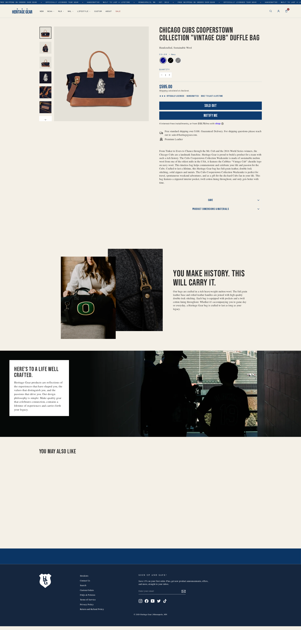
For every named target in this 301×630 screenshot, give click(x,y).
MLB (60, 11)
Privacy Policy (87, 604)
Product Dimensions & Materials (210, 209)
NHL (69, 11)
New (42, 11)
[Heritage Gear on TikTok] (165, 601)
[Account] (278, 11)
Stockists (84, 575)
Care (210, 200)
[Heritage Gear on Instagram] (140, 601)
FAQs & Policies (87, 594)
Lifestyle (83, 11)
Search (83, 585)
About (109, 11)
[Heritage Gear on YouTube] (153, 601)
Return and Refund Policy (92, 609)
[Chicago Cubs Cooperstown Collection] (61, 529)
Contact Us (85, 580)
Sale (118, 11)
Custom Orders (87, 590)
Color (167, 54)
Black (170, 60)
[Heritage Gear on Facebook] (146, 601)
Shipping (163, 90)
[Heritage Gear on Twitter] (159, 601)
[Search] (270, 11)
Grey (178, 60)
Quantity (164, 69)
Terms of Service (88, 599)
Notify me (211, 115)
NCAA (49, 11)
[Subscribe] (184, 591)
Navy (163, 60)
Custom (98, 11)
